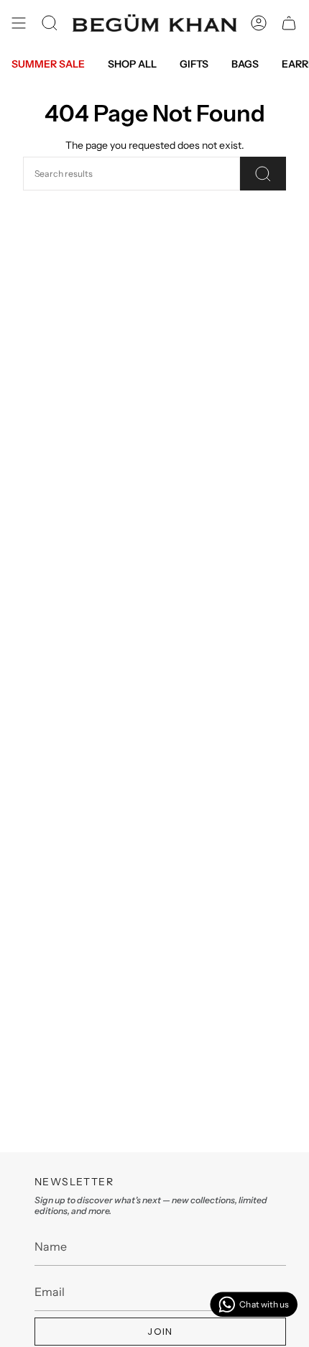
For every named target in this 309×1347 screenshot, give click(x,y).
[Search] (263, 173)
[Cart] (289, 23)
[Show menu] (18, 23)
